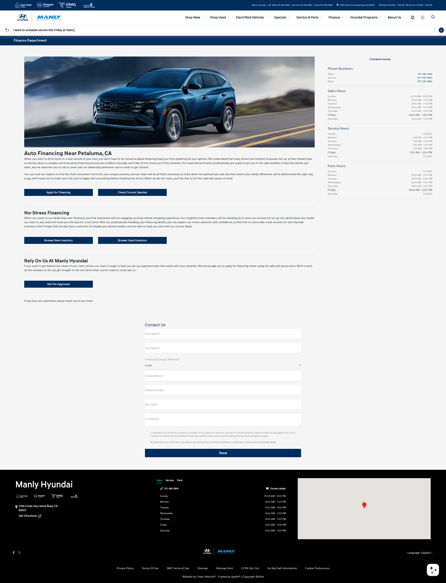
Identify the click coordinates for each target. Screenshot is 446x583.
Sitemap (202, 568)
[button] (364, 505)
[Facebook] (13, 553)
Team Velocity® (206, 576)
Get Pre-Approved (58, 284)
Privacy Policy (125, 568)
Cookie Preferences (317, 568)
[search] (433, 17)
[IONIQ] (57, 496)
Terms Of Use (150, 568)
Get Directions (28, 516)
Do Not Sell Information (282, 568)
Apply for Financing (58, 192)
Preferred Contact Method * (162, 359)
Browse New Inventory (58, 240)
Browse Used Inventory (132, 240)
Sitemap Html (224, 568)
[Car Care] (21, 496)
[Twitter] (19, 553)
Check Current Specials (132, 192)
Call (380, 59)
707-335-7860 (424, 77)
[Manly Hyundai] (44, 17)
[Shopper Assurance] (39, 496)
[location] (337, 5)
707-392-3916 (425, 74)
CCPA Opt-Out (250, 568)
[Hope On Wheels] (74, 496)
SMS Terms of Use (178, 568)
